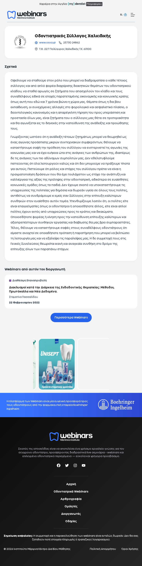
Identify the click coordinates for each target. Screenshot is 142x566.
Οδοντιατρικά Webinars (71, 491)
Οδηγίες (71, 521)
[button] (123, 15)
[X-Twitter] (67, 466)
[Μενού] (133, 15)
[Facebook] (58, 466)
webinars (113, 452)
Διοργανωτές (71, 514)
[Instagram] (75, 466)
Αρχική (71, 484)
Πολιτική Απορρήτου (103, 549)
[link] (51, 364)
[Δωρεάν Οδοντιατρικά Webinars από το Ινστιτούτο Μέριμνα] (71, 434)
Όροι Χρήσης (129, 549)
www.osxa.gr (47, 42)
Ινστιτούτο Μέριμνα (26, 548)
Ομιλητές (71, 506)
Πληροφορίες (94, 4)
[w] (27, 15)
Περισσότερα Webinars (71, 317)
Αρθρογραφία (71, 499)
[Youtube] (83, 466)
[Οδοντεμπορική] (51, 340)
